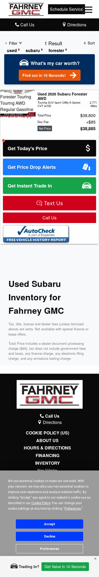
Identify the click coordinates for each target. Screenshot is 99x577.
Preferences (49, 549)
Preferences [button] (72, 508)
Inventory (47, 463)
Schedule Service (66, 9)
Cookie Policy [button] (40, 503)
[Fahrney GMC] (26, 9)
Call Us (49, 218)
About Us (47, 440)
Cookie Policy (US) (47, 433)
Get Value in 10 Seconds (65, 566)
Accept (49, 524)
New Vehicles (47, 470)
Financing (47, 455)
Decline (49, 536)
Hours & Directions (47, 448)
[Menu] (87, 10)
